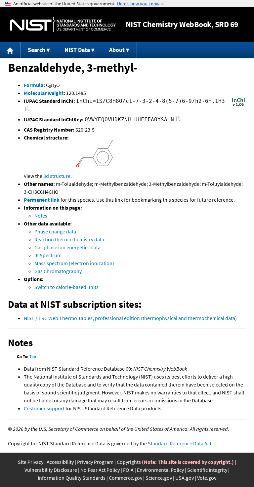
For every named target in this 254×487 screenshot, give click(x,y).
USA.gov (184, 477)
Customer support (44, 408)
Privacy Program (95, 462)
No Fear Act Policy (100, 470)
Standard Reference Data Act (179, 443)
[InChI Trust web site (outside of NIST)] (238, 105)
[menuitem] (10, 50)
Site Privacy (30, 462)
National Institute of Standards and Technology (63, 24)
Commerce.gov (125, 477)
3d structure (56, 176)
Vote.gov (206, 477)
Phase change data (55, 231)
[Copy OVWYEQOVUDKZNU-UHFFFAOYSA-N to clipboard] (178, 120)
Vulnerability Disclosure (50, 470)
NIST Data (77, 50)
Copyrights (129, 462)
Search (36, 50)
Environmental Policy (160, 470)
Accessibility (60, 462)
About (117, 50)
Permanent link (42, 199)
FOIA (128, 470)
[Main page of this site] (10, 50)
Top (32, 356)
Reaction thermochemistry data (69, 239)
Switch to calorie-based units (66, 287)
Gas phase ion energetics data (67, 247)
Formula (33, 85)
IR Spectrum (48, 255)
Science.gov (159, 477)
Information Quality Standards (72, 477)
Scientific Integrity (207, 470)
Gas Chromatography (58, 271)
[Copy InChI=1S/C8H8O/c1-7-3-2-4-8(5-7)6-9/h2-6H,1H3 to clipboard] (26, 110)
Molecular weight (44, 93)
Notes (40, 215)
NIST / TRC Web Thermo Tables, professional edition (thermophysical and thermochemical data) (130, 318)
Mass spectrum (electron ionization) (74, 263)
